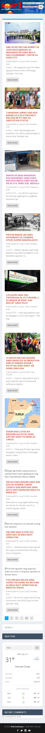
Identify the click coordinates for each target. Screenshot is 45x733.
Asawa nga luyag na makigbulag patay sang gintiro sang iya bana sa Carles (20, 435)
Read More (13, 80)
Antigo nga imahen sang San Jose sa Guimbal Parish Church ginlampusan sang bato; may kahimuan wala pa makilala (23, 487)
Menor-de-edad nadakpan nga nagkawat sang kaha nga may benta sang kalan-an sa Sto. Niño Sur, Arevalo (22, 179)
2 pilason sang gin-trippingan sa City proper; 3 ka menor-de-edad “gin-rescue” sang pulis (22, 299)
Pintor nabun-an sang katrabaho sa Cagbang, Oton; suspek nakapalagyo (22, 237)
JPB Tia (16, 61)
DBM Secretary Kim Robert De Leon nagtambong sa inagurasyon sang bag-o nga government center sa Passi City (22, 52)
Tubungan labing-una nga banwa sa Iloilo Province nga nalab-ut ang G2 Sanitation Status (22, 116)
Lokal (8, 64)
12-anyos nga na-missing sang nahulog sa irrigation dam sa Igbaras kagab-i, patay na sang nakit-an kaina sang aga (22, 363)
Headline (34, 61)
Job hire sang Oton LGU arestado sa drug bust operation (19, 535)
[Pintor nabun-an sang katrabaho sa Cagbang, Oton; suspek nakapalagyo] (22, 222)
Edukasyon (34, 187)
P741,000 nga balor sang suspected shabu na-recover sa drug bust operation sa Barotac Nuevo (22, 584)
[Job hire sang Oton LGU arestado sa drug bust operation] (22, 525)
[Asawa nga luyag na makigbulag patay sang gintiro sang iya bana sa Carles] (22, 413)
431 (26, 618)
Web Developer (17, 726)
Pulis (7, 544)
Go (37, 648)
